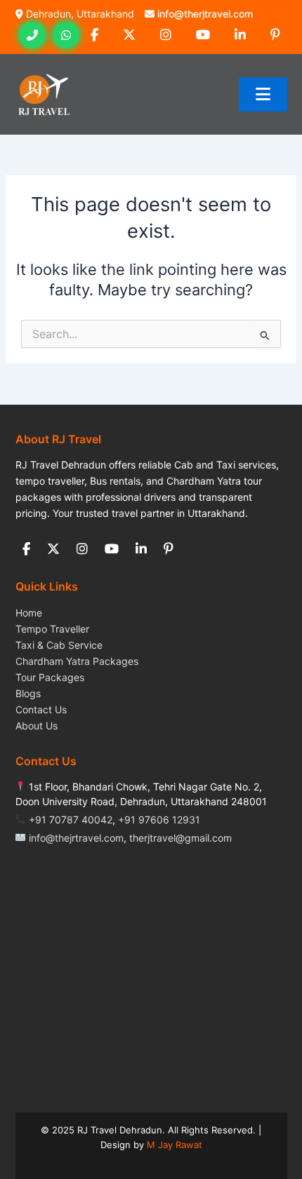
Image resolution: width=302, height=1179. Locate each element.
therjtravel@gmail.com (180, 838)
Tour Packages (49, 677)
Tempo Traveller (52, 629)
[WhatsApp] (66, 35)
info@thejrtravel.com (76, 838)
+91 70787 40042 (70, 820)
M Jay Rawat (174, 1144)
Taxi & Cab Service (59, 645)
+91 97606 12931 (159, 820)
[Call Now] (32, 35)
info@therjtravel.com (205, 14)
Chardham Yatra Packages (76, 661)
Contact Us (41, 709)
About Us (36, 726)
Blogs (28, 693)
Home (28, 613)
